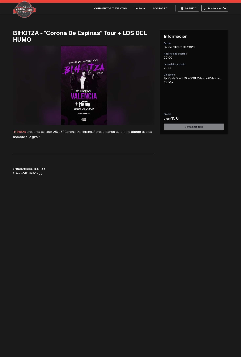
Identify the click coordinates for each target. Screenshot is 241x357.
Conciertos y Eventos (110, 8)
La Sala (140, 8)
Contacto (160, 8)
